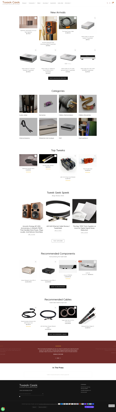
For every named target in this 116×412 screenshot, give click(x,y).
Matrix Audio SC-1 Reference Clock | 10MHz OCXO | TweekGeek (48, 70)
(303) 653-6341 (84, 392)
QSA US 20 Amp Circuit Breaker (67, 177)
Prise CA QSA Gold (87, 168)
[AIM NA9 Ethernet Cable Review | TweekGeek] (58, 211)
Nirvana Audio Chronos (48, 165)
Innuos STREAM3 (68, 275)
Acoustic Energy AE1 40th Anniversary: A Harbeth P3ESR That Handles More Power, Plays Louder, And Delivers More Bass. (31, 229)
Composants (31, 3)
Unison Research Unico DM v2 (28, 280)
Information (67, 3)
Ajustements (53, 3)
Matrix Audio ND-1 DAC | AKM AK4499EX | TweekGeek (88, 69)
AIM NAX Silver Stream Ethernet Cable (48, 327)
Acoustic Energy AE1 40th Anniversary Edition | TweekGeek (48, 43)
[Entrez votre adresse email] (43, 393)
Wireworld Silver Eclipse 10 (87, 326)
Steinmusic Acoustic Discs (28, 168)
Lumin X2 (88, 273)
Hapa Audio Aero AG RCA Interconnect (68, 321)
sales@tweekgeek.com (86, 390)
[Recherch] (107, 3)
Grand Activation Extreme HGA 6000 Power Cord (28, 322)
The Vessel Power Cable (68, 31)
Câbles (38, 3)
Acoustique (45, 3)
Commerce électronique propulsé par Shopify (48, 404)
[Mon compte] (110, 3)
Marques (24, 3)
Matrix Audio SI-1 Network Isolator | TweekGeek (88, 37)
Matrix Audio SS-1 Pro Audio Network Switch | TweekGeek (68, 69)
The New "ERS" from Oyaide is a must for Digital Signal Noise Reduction (84, 228)
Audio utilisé (60, 3)
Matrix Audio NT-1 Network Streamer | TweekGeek (28, 69)
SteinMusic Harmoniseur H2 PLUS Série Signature (28, 31)
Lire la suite (31, 234)
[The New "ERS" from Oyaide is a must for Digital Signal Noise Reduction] (84, 211)
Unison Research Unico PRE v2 (48, 280)
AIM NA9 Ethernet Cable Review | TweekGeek (58, 227)
